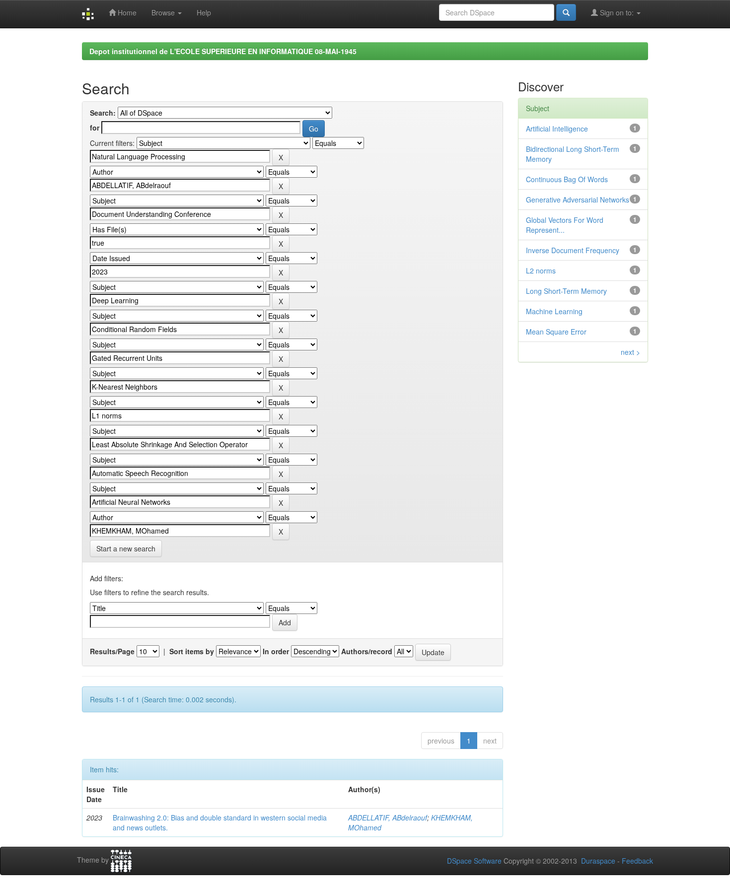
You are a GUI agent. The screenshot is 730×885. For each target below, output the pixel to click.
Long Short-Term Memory (566, 291)
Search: (103, 113)
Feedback (637, 861)
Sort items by (191, 651)
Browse (164, 12)
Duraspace (598, 861)
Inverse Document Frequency (572, 250)
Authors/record (366, 651)
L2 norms (541, 270)
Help (204, 12)
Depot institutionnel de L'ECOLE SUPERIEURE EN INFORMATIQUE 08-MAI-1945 (223, 51)
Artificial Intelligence (557, 129)
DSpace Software (474, 861)
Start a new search (125, 548)
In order (276, 651)
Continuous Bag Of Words (567, 179)
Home (126, 12)
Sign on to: (617, 12)
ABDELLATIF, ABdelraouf (387, 817)
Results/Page (112, 651)
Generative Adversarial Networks (577, 199)
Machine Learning (554, 311)
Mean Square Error (556, 332)
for (94, 128)
